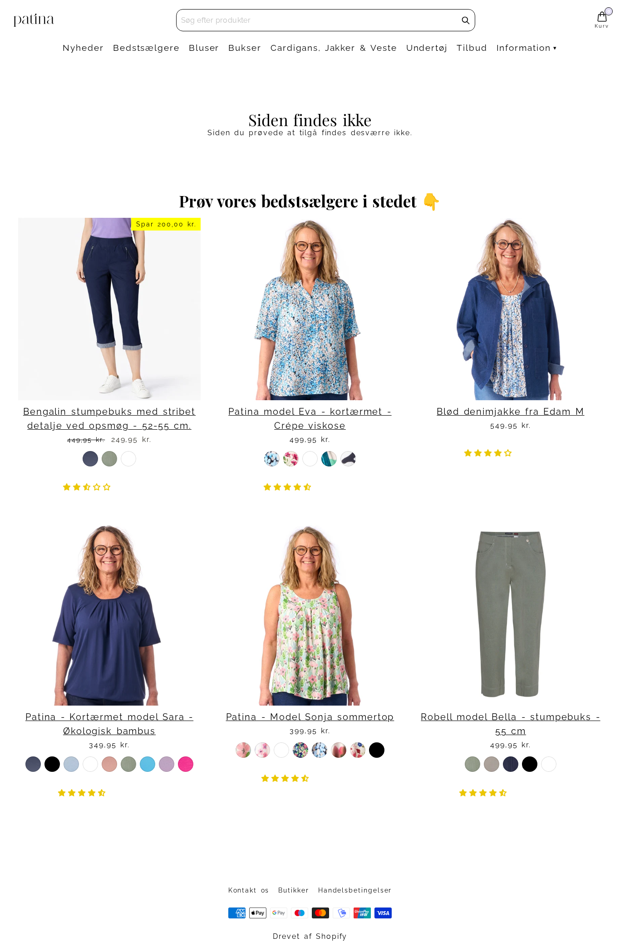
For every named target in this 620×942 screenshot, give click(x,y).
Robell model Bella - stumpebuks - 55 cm (510, 724)
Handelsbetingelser (355, 890)
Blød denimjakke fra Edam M (510, 412)
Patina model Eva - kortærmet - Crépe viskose (309, 419)
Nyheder (83, 48)
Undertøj (427, 48)
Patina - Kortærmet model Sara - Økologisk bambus (109, 724)
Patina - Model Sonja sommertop (310, 717)
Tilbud (472, 48)
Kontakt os (249, 890)
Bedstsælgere (146, 48)
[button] (89, 487)
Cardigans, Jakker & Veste (334, 48)
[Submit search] (465, 20)
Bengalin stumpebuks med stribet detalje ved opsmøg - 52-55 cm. (109, 419)
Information (524, 48)
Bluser (204, 48)
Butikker (293, 890)
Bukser (244, 48)
